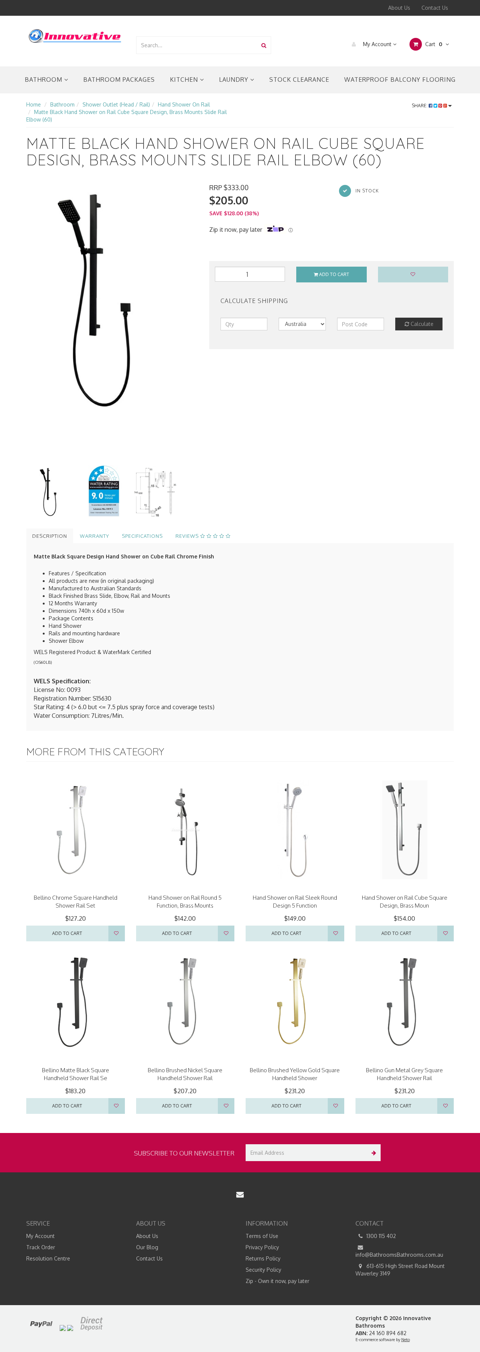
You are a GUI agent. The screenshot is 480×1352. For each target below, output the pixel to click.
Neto (405, 1339)
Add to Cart (333, 274)
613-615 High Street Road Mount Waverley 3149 (400, 1270)
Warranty (94, 536)
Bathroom (44, 79)
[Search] (264, 45)
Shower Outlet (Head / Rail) (116, 104)
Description (49, 536)
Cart (433, 44)
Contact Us (435, 8)
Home (33, 104)
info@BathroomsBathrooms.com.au (399, 1254)
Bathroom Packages (119, 79)
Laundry (234, 79)
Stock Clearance (299, 79)
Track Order (40, 1247)
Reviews (188, 536)
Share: (420, 105)
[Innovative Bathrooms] (75, 35)
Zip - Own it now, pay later (277, 1281)
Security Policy (263, 1269)
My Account (377, 44)
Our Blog (147, 1247)
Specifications (142, 536)
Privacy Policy (262, 1247)
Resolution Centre (48, 1258)
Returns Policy (263, 1258)
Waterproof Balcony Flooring (400, 79)
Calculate (421, 324)
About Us (399, 8)
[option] (112, 297)
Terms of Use (262, 1236)
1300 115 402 (380, 1236)
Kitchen (185, 79)
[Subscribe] (372, 1152)
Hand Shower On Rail (184, 104)
